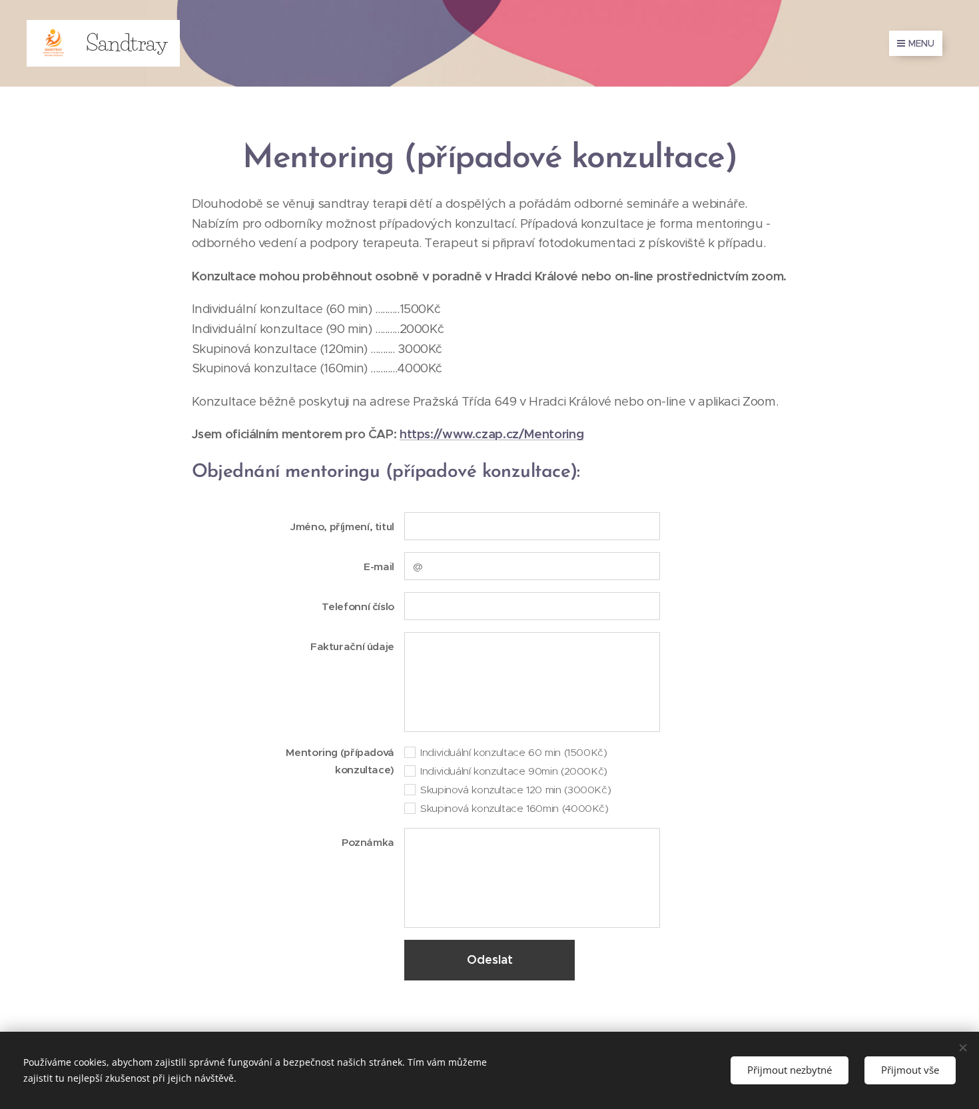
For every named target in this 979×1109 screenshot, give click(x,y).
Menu (921, 43)
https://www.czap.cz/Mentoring (491, 434)
